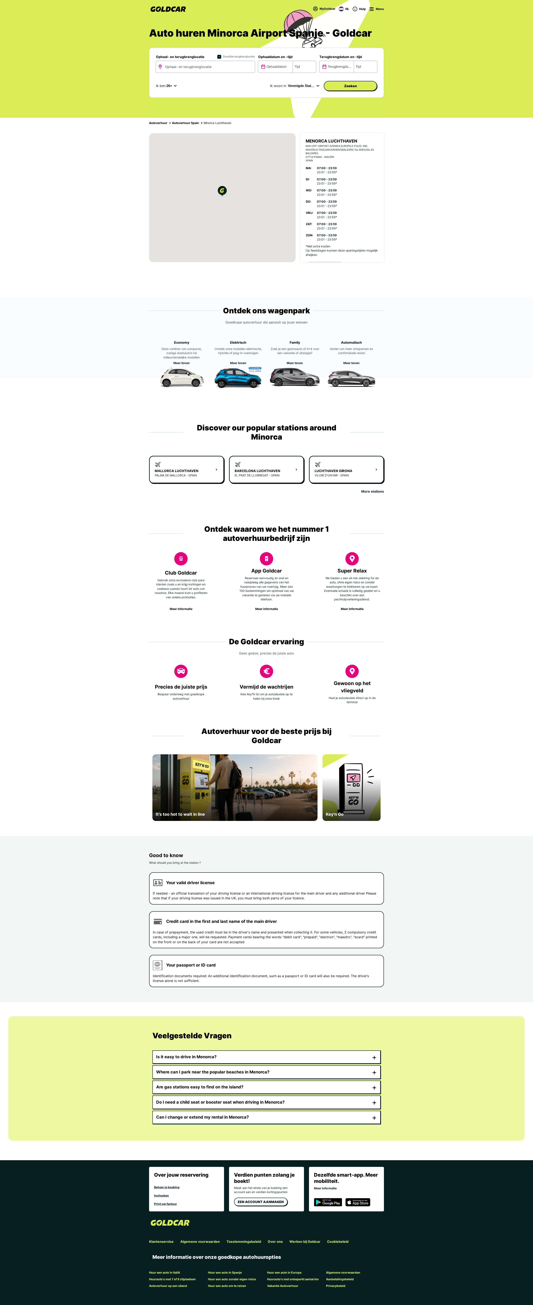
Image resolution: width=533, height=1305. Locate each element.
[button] (222, 192)
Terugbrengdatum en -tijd (340, 57)
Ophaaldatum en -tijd (275, 57)
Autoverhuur (158, 123)
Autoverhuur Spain (185, 123)
